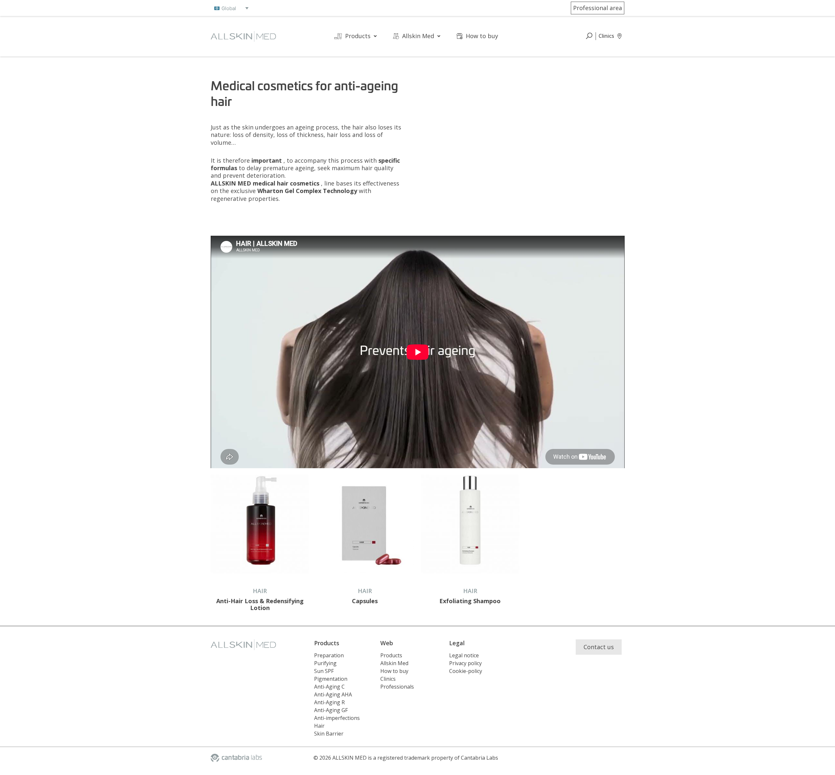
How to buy (482, 36)
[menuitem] (231, 8)
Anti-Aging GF (331, 710)
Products (358, 36)
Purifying (325, 663)
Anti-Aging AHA (333, 694)
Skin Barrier (328, 733)
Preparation (329, 655)
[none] (231, 8)
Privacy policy (465, 663)
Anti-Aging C (329, 686)
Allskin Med (418, 36)
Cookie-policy (465, 671)
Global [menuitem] (228, 8)
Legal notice (464, 655)
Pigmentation (330, 678)
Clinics (388, 678)
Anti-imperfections (337, 718)
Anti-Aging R (329, 702)
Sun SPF (324, 671)
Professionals (397, 686)
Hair (319, 725)
